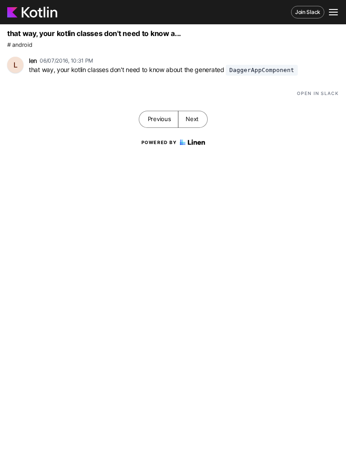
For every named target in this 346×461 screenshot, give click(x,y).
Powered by (159, 142)
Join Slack (307, 12)
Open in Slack (318, 93)
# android (19, 44)
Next (192, 118)
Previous (159, 118)
